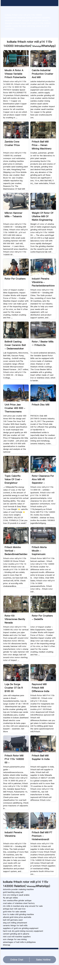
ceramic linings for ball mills (15, 925)
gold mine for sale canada (14, 911)
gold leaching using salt (13, 892)
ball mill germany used (12, 920)
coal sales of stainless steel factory (19, 903)
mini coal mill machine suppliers (17, 936)
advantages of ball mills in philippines (19, 942)
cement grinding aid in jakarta (16, 934)
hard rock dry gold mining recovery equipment (23, 931)
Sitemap (6, 945)
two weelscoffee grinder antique (17, 900)
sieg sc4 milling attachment (15, 922)
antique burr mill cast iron (14, 909)
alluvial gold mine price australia (17, 917)
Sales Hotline (43, 959)
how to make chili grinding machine (18, 914)
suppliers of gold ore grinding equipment (20, 928)
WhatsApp (48, 46)
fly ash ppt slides (10, 897)
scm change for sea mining (15, 939)
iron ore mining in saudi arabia (16, 895)
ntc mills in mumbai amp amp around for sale (23, 906)
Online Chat (16, 959)
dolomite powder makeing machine (18, 889)
